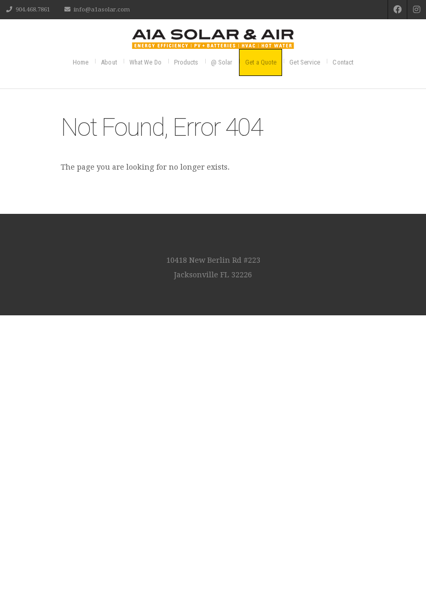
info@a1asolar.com (102, 9)
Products (186, 62)
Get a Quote (260, 62)
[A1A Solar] (213, 39)
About (109, 62)
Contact (342, 62)
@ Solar (222, 62)
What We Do (145, 62)
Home (80, 62)
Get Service (304, 62)
